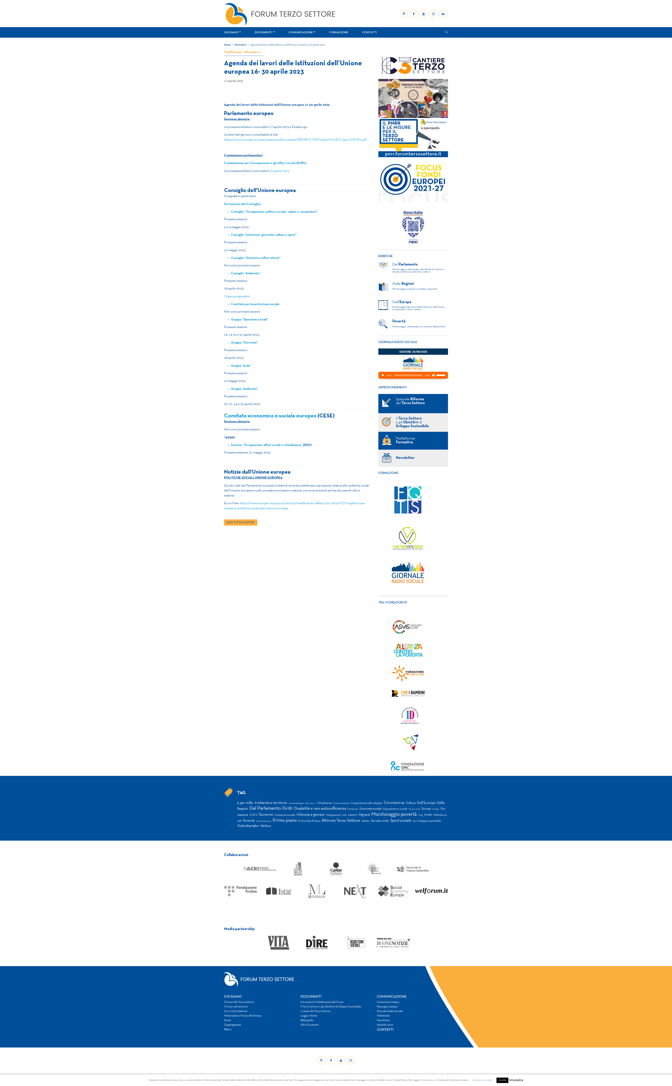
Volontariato (248, 826)
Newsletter (383, 1020)
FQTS (253, 815)
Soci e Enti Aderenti (235, 1011)
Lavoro (352, 814)
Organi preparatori (237, 296)
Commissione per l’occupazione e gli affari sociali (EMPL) (265, 163)
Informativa (516, 1080)
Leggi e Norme (308, 1016)
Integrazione (333, 815)
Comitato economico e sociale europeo (270, 416)
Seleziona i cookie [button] (482, 1080)
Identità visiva (385, 1025)
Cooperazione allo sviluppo (366, 803)
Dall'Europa (426, 803)
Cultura (410, 803)
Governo (266, 815)
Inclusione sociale (285, 815)
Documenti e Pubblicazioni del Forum (321, 1002)
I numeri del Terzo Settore (315, 1011)
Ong (420, 815)
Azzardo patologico (296, 803)
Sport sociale (400, 820)
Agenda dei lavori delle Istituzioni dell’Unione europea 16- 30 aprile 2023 (287, 45)
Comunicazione (301, 32)
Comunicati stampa (388, 1002)
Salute (365, 821)
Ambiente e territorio (270, 803)
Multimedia (383, 1016)
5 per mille (245, 803)
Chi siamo (231, 32)
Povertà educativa (263, 821)
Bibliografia (306, 1020)
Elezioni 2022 (414, 809)
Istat (344, 815)
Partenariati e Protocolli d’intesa (243, 1016)
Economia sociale (370, 808)
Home (227, 45)
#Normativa (252, 52)
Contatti (369, 32)
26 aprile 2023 (279, 171)
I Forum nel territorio (236, 1006)
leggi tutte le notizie (240, 522)
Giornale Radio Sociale (390, 1011)
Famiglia (435, 809)
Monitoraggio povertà (394, 814)
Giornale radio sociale (397, 342)
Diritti (287, 808)
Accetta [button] (502, 1080)
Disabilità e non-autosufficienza (320, 809)
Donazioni (353, 809)
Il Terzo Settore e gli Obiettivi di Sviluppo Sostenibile (330, 1006)
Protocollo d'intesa (309, 821)
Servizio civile (380, 820)
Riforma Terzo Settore (341, 821)
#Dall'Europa (232, 52)
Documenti (263, 32)
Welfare (265, 826)
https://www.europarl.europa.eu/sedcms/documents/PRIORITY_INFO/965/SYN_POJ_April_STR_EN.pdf (295, 139)
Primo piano (284, 820)
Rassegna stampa (387, 1006)
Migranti (364, 814)
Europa (426, 808)
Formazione (338, 32)
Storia (227, 1020)
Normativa (240, 45)
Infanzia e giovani (311, 814)
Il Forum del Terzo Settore (239, 1002)
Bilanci (228, 1029)
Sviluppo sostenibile (429, 821)
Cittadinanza (324, 803)
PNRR (428, 815)
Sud (415, 821)
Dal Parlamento (265, 808)
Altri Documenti (309, 1025)
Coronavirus (394, 803)
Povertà (249, 820)
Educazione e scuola (395, 809)
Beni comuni (310, 803)
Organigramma (232, 1025)
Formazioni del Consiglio (242, 204)
